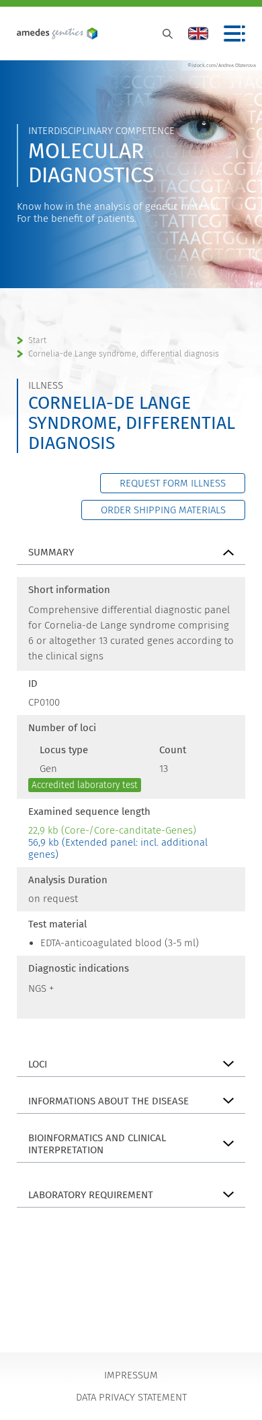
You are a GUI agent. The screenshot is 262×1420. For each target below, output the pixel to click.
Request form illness (173, 483)
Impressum (131, 1375)
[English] (198, 33)
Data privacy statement (131, 1397)
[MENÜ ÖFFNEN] (234, 33)
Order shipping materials (163, 510)
